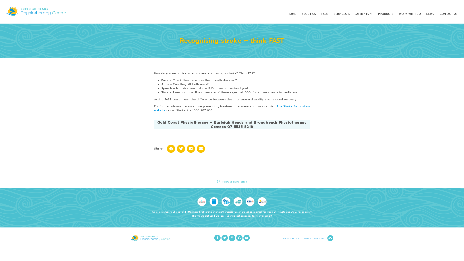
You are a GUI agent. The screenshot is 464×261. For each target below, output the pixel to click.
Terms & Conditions (313, 238)
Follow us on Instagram (234, 181)
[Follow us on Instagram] (219, 181)
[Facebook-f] (217, 238)
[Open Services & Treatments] (371, 14)
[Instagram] (232, 238)
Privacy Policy (291, 238)
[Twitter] (224, 238)
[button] (171, 149)
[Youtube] (246, 238)
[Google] (239, 238)
